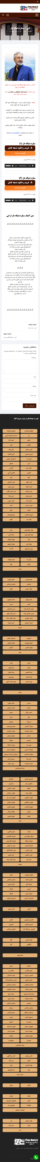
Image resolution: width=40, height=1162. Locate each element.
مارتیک (29, 966)
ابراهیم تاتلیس (28, 431)
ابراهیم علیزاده (11, 431)
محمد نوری (11, 998)
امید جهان (29, 482)
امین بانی (29, 501)
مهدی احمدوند (11, 1026)
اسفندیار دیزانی (11, 459)
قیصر (28, 909)
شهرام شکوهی (28, 802)
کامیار (11, 920)
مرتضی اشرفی (11, 1003)
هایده (11, 1096)
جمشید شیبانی (11, 584)
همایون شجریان (11, 1101)
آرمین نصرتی (29, 454)
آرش (11, 445)
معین (11, 1017)
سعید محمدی (11, 731)
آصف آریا (29, 468)
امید (11, 477)
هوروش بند (11, 1105)
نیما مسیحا (20, 1074)
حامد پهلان (29, 599)
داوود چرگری (11, 643)
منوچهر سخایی (28, 1026)
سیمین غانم (11, 759)
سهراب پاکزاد (11, 745)
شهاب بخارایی (11, 788)
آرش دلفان (29, 449)
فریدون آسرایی (28, 898)
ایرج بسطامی (29, 515)
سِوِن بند (28, 745)
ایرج (11, 510)
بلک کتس (11, 535)
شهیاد (29, 816)
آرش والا (11, 449)
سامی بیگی (29, 712)
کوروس (11, 924)
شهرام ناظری (11, 807)
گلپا (11, 940)
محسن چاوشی (29, 985)
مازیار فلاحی (28, 971)
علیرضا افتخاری (11, 836)
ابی (29, 435)
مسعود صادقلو (29, 1012)
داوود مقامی (29, 647)
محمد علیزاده (29, 998)
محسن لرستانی (11, 985)
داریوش (29, 638)
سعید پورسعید (11, 726)
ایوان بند (28, 519)
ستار (29, 717)
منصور (11, 1022)
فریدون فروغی (11, 898)
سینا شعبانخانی (20, 768)
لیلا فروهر (20, 955)
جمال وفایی (11, 579)
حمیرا (20, 627)
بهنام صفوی (11, 544)
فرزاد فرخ (29, 884)
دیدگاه (33, 358)
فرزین (29, 889)
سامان (29, 708)
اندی (11, 505)
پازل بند (29, 559)
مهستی (29, 1040)
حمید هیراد (11, 623)
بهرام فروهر (11, 539)
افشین (29, 473)
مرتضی (29, 1003)
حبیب (11, 604)
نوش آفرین (29, 1065)
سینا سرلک (11, 764)
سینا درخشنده (29, 764)
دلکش (11, 647)
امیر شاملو (29, 491)
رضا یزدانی (29, 677)
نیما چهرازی (11, 1070)
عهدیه (20, 864)
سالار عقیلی (11, 703)
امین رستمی (28, 505)
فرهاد (11, 894)
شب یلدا (11, 1125)
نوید (29, 1070)
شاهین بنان (28, 784)
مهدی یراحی (11, 1031)
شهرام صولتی (11, 802)
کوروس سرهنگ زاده (29, 929)
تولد (29, 1125)
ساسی (29, 703)
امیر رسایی (11, 487)
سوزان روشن (11, 736)
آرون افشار (11, 454)
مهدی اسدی (28, 1031)
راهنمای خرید (15, 133)
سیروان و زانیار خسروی (11, 754)
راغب (11, 663)
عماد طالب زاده (11, 859)
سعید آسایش (29, 726)
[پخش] (33, 166)
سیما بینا (28, 759)
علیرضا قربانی (29, 846)
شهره (28, 812)
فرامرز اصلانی (11, 880)
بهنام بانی (29, 544)
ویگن (11, 1085)
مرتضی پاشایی (29, 1008)
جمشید (29, 584)
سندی (29, 736)
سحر (11, 717)
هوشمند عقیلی (20, 1110)
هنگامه (29, 1105)
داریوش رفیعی (11, 638)
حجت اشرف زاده (29, 609)
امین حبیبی (11, 501)
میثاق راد (11, 1040)
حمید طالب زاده (11, 618)
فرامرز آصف (28, 880)
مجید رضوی (28, 980)
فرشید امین (28, 894)
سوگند (11, 740)
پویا (11, 564)
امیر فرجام (29, 496)
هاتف (28, 1096)
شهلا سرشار (11, 812)
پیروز (20, 569)
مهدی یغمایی (29, 1036)
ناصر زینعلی (28, 1056)
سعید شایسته (29, 731)
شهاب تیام (29, 793)
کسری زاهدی (29, 924)
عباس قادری (11, 832)
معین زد (29, 1022)
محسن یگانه (29, 989)
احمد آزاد (11, 440)
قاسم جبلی (11, 909)
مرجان (11, 1008)
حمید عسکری (29, 623)
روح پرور (11, 677)
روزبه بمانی (29, 682)
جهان (11, 589)
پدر (11, 1121)
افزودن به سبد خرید (20, 153)
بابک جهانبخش (28, 530)
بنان (29, 539)
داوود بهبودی (29, 643)
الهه (29, 477)
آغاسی (11, 468)
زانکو (20, 692)
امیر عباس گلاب (11, 491)
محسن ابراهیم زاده (11, 980)
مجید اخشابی (11, 975)
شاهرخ (11, 779)
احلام (28, 440)
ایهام (11, 519)
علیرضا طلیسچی (11, 841)
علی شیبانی (28, 850)
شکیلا (28, 788)
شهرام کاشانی (29, 807)
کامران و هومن (28, 920)
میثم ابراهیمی (20, 1045)
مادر (20, 1130)
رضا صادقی (11, 672)
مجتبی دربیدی (29, 975)
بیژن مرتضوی (29, 549)
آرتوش (29, 445)
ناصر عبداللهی (11, 1056)
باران (11, 530)
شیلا (20, 821)
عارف (28, 832)
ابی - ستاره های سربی (10, 337)
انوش (28, 510)
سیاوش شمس (11, 750)
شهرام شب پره (11, 798)
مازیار (11, 966)
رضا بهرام (11, 668)
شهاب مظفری (29, 798)
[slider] (8, 165)
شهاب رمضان (11, 793)
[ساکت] (13, 166)
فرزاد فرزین (11, 884)
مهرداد (11, 1036)
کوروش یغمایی (11, 929)
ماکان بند (11, 971)
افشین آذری (11, 473)
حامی (28, 604)
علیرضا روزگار (29, 841)
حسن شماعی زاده (29, 613)
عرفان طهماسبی (29, 836)
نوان (11, 1065)
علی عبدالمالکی (11, 850)
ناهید (28, 1060)
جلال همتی (29, 579)
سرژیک (29, 722)
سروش (11, 722)
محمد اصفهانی (11, 989)
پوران (28, 564)
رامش (29, 668)
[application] (20, 166)
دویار (20, 652)
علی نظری (11, 855)
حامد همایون (11, 599)
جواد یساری (28, 589)
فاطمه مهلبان (29, 875)
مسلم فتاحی (11, 1012)
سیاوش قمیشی (28, 754)
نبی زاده (11, 1060)
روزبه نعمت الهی (11, 682)
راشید (28, 663)
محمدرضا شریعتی (29, 994)
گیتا (11, 944)
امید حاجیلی (11, 482)
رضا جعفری (29, 672)
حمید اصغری (29, 618)
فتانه (11, 875)
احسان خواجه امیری (11, 435)
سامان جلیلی (11, 708)
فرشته (11, 889)
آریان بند (28, 459)
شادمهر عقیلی (29, 779)
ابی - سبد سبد (32, 328)
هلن (29, 1101)
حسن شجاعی (11, 609)
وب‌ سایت (33, 395)
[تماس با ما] (36, 1157)
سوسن (29, 740)
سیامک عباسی (29, 750)
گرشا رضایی (28, 940)
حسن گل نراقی (11, 613)
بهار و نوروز (29, 1121)
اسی (29, 463)
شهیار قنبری (11, 816)
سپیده (11, 712)
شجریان (11, 784)
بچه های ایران (29, 535)
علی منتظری (28, 855)
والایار (29, 1085)
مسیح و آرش (29, 1017)
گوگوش (29, 944)
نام (34, 377)
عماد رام (29, 859)
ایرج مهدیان (11, 515)
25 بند (11, 549)
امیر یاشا (11, 496)
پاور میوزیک (11, 559)
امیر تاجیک (29, 487)
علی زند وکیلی (11, 846)
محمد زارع (11, 994)
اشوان (11, 463)
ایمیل (34, 386)
